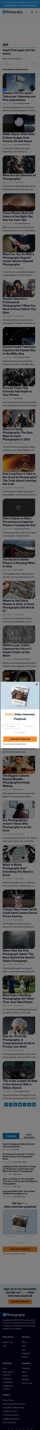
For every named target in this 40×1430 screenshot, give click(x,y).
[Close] (37, 684)
